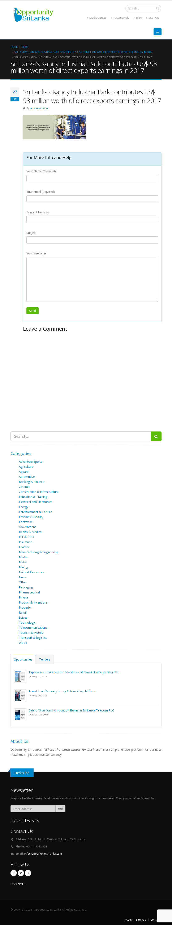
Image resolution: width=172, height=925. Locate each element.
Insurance (25, 542)
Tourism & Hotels (31, 633)
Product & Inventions (33, 602)
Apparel (24, 472)
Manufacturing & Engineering (38, 552)
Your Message (36, 253)
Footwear (25, 522)
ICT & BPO (26, 537)
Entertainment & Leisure (35, 512)
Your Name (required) (41, 171)
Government (27, 527)
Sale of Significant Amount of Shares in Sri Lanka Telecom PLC (71, 710)
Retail (22, 612)
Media (23, 557)
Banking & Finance (31, 482)
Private (23, 597)
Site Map (153, 17)
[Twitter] (21, 873)
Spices (23, 617)
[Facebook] (13, 873)
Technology (27, 622)
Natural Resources (31, 572)
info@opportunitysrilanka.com (43, 853)
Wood (23, 643)
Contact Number (37, 212)
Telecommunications (33, 628)
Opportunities (23, 659)
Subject (31, 233)
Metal (23, 562)
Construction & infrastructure (39, 492)
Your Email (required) (40, 192)
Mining (23, 567)
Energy (23, 507)
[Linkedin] (28, 873)
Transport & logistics (33, 638)
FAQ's (128, 919)
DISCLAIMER (17, 884)
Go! (60, 809)
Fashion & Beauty (31, 517)
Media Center (97, 17)
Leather (24, 547)
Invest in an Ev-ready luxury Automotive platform (62, 691)
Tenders (44, 659)
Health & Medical (30, 532)
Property (25, 607)
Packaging (26, 587)
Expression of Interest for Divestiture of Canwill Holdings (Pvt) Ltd (73, 672)
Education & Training (33, 497)
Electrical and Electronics (35, 502)
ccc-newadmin (39, 108)
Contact (155, 919)
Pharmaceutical (29, 592)
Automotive (27, 477)
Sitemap (141, 919)
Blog (139, 17)
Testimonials (121, 17)
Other (23, 582)
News (23, 577)
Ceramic (24, 487)
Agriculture (26, 467)
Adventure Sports (30, 462)
